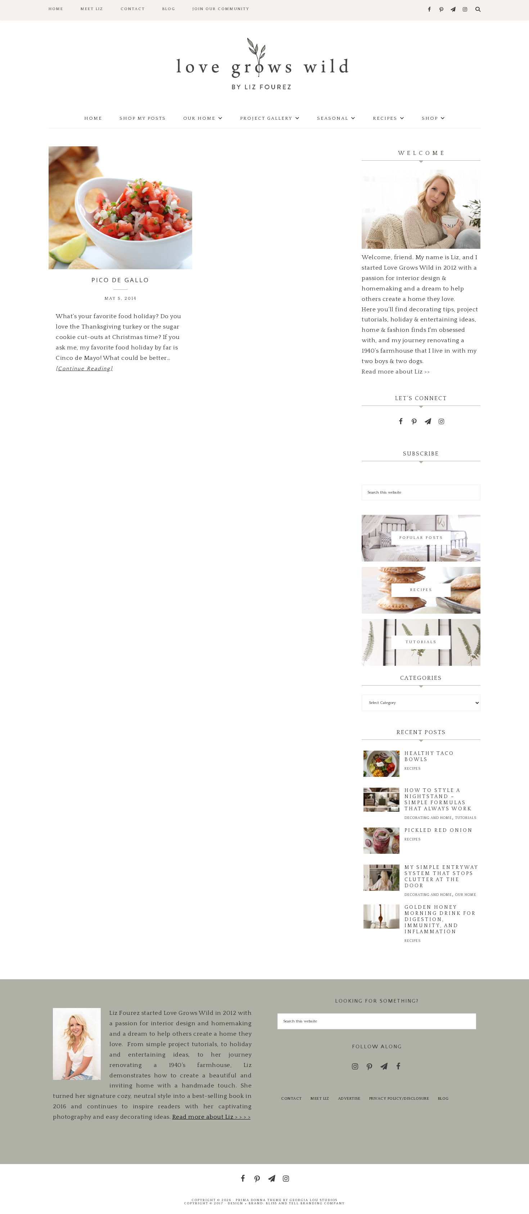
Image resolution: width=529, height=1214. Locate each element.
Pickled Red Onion (438, 830)
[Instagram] (465, 10)
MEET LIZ (320, 1098)
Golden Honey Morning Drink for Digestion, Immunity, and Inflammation (440, 919)
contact (291, 1098)
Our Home (465, 895)
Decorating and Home (428, 818)
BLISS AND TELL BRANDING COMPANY (305, 1203)
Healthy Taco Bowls (429, 756)
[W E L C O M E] (421, 247)
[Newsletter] (453, 10)
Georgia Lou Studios (314, 1200)
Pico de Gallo (120, 280)
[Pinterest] (441, 10)
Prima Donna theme (259, 1200)
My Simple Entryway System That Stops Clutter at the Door (441, 877)
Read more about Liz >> (396, 371)
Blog (443, 1098)
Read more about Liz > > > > (211, 1117)
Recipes (412, 769)
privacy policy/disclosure (399, 1098)
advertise (349, 1098)
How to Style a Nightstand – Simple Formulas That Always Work (438, 800)
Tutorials (465, 818)
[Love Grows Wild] (264, 63)
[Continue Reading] (84, 369)
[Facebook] (429, 10)
